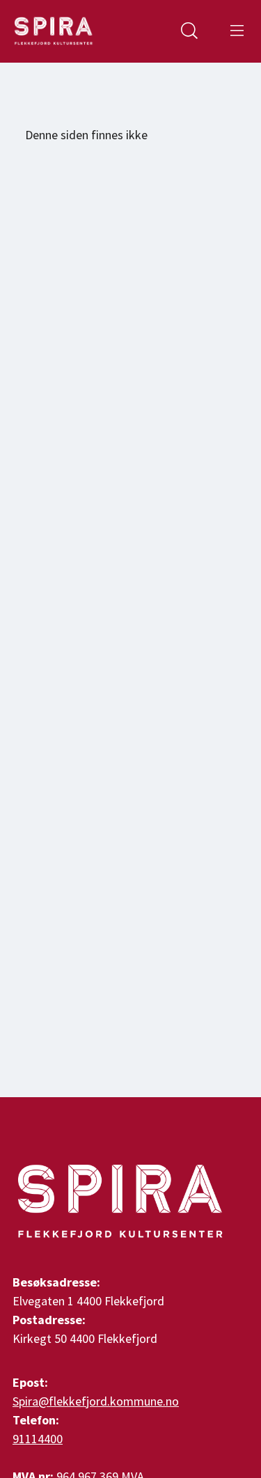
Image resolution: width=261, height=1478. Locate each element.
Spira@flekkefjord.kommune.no (96, 1401)
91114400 (38, 1439)
